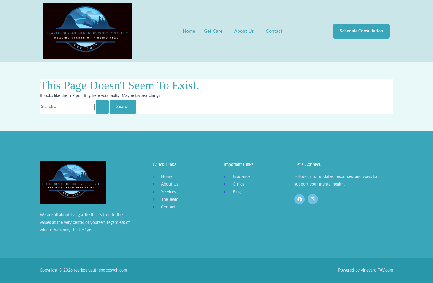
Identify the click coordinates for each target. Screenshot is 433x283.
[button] (214, 31)
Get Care (213, 31)
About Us (244, 31)
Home (189, 31)
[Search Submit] (102, 107)
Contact (274, 31)
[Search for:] (75, 107)
